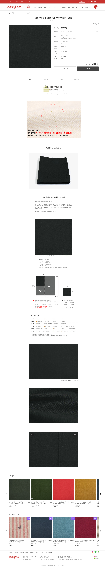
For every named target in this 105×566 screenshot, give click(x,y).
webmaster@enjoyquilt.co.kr (49, 559)
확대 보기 (10, 66)
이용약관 (16, 552)
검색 (96, 7)
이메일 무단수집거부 (40, 552)
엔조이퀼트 (63, 43)
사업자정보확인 (49, 552)
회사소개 (10, 552)
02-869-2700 (46, 556)
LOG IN (81, 1)
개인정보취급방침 (24, 552)
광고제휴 (32, 552)
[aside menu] (28, 7)
